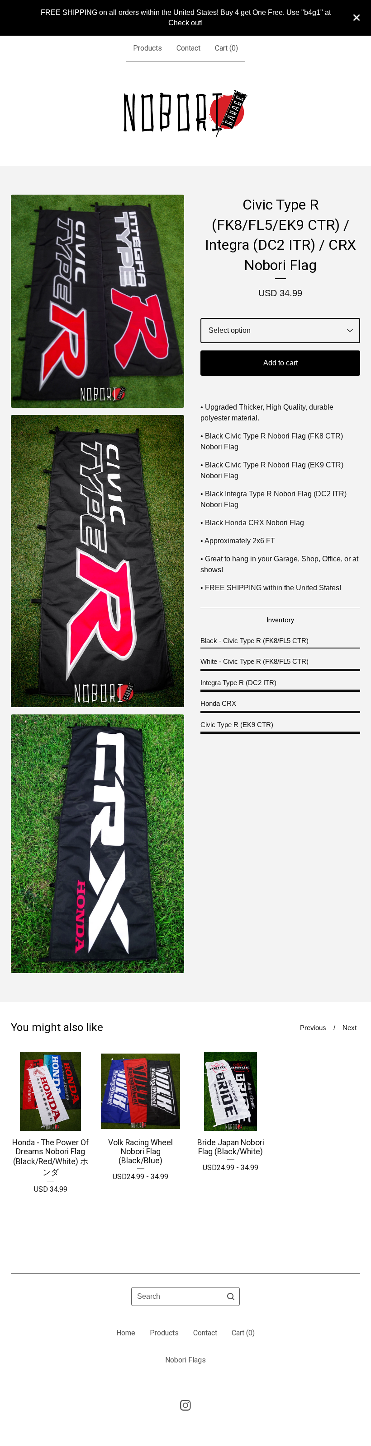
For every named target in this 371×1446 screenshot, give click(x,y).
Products (147, 48)
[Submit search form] (230, 1296)
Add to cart (280, 363)
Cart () (226, 48)
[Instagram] (185, 1405)
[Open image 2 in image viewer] (97, 561)
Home (125, 1333)
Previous (313, 1027)
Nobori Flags (185, 1360)
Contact (188, 48)
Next (349, 1027)
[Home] (185, 113)
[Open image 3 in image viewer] (97, 844)
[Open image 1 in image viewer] (97, 301)
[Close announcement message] (356, 17)
